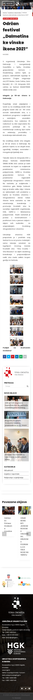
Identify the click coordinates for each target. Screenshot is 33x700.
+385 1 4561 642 (10, 632)
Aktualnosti (8, 470)
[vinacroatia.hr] (22, 3)
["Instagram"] (29, 688)
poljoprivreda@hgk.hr (13, 675)
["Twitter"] (25, 688)
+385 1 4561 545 (10, 680)
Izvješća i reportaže (10, 18)
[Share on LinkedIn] (17, 356)
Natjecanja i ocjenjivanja (13, 477)
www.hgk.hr (6, 670)
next (28, 534)
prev (4, 534)
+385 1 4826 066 (10, 678)
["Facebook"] (22, 688)
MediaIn (18, 698)
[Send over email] (21, 356)
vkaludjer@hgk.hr (12, 638)
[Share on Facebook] (4, 356)
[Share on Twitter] (8, 356)
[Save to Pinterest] (12, 356)
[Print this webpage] (25, 356)
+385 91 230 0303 (12, 635)
